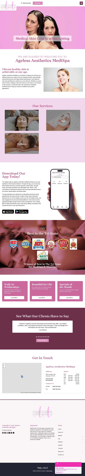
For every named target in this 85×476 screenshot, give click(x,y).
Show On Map (49, 378)
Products (60, 448)
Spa (59, 438)
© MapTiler (26, 392)
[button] (22, 376)
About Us (60, 432)
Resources (60, 451)
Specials (60, 445)
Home (59, 429)
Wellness (60, 442)
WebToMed (49, 471)
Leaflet (22, 392)
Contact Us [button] (61, 454)
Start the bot (58, 472)
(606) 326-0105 (56, 389)
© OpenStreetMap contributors (35, 392)
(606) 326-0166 (56, 386)
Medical (60, 435)
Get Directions (49, 380)
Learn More (17, 297)
